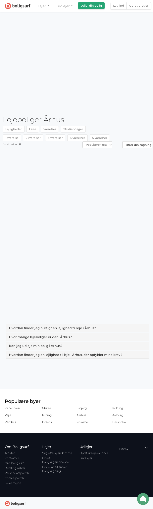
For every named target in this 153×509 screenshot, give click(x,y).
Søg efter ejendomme (57, 453)
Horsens (46, 422)
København (12, 408)
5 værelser (99, 138)
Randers (10, 422)
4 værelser (77, 138)
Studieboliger (73, 129)
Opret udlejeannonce (93, 453)
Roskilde (82, 422)
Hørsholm (119, 422)
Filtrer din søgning (138, 145)
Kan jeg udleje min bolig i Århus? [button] (35, 346)
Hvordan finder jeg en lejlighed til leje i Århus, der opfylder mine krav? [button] (65, 355)
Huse (32, 129)
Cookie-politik (14, 478)
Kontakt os (12, 458)
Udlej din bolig (91, 5)
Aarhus (81, 415)
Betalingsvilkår (15, 468)
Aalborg (117, 415)
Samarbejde (13, 483)
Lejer (42, 6)
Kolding (117, 408)
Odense (46, 408)
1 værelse (12, 138)
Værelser (49, 129)
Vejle (8, 415)
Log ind (118, 5)
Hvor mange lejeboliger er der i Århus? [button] (40, 337)
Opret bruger (138, 5)
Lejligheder (13, 129)
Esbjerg (81, 408)
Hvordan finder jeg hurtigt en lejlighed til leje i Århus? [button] (52, 328)
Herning (46, 415)
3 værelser (55, 138)
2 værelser (33, 138)
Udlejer (64, 6)
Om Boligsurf (14, 463)
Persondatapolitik (17, 473)
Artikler (10, 453)
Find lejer (85, 458)
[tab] (77, 328)
